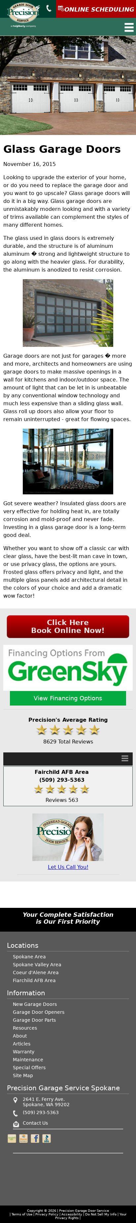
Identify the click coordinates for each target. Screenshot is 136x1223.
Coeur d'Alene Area (36, 972)
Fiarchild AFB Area (34, 980)
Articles (21, 1043)
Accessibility (71, 1214)
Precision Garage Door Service (84, 1210)
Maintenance (28, 1059)
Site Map (23, 1075)
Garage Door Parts (34, 1020)
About (20, 1036)
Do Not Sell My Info (101, 1214)
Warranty (23, 1051)
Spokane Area (29, 956)
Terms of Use (22, 1214)
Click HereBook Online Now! (68, 626)
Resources (25, 1028)
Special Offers (29, 1067)
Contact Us (35, 1123)
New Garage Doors (35, 1004)
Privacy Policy (46, 1214)
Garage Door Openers (38, 1012)
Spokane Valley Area (37, 964)
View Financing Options (68, 698)
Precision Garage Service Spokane (63, 1088)
